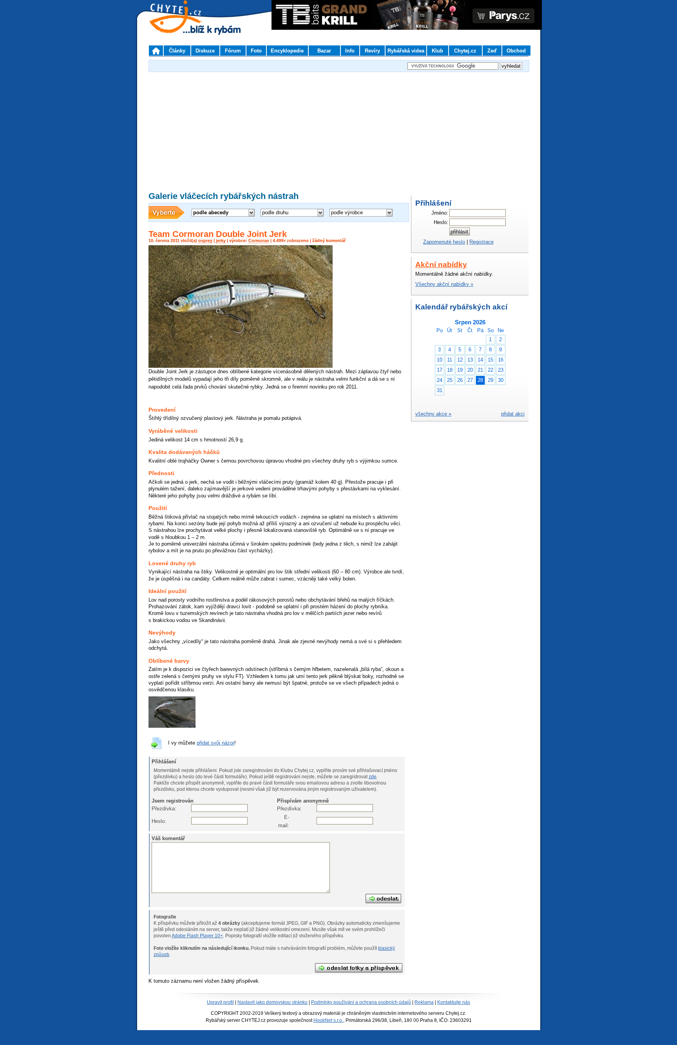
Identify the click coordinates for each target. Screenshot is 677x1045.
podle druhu (275, 212)
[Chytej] (183, 27)
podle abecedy (210, 212)
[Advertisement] (338, 129)
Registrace (481, 242)
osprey (205, 240)
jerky (221, 240)
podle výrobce (347, 212)
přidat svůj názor (215, 743)
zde (373, 776)
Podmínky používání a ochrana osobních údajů (361, 1002)
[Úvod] (156, 50)
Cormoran (258, 240)
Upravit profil (220, 1002)
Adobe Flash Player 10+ (197, 935)
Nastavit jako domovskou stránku (272, 1002)
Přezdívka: (157, 809)
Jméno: (439, 213)
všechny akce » (433, 414)
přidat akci (513, 414)
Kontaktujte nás (453, 1002)
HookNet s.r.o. (328, 1020)
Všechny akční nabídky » (444, 284)
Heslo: (157, 821)
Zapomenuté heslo (444, 242)
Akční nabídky (441, 264)
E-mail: (283, 821)
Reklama (424, 1002)
